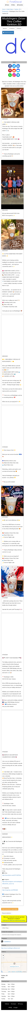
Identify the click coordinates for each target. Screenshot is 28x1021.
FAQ (10, 1007)
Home (7, 5)
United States (9, 9)
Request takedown (6, 913)
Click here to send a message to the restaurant (11, 934)
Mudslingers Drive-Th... (14, 966)
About (7, 1004)
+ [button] (3, 956)
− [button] (3, 958)
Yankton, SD (17, 9)
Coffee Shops (5, 928)
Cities (13, 5)
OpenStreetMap (19, 971)
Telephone (12, 28)
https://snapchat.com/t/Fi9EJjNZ (10, 890)
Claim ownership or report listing (9, 909)
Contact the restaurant (8, 32)
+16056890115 (7, 941)
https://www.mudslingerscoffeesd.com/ (10, 948)
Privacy (21, 1004)
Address (5, 28)
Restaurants (5, 11)
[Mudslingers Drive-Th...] (14, 963)
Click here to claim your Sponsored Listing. (14, 920)
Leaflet (9, 971)
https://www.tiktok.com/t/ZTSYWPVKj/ (11, 875)
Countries (20, 5)
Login (16, 1007)
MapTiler (13, 971)
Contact (13, 1004)
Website (19, 28)
